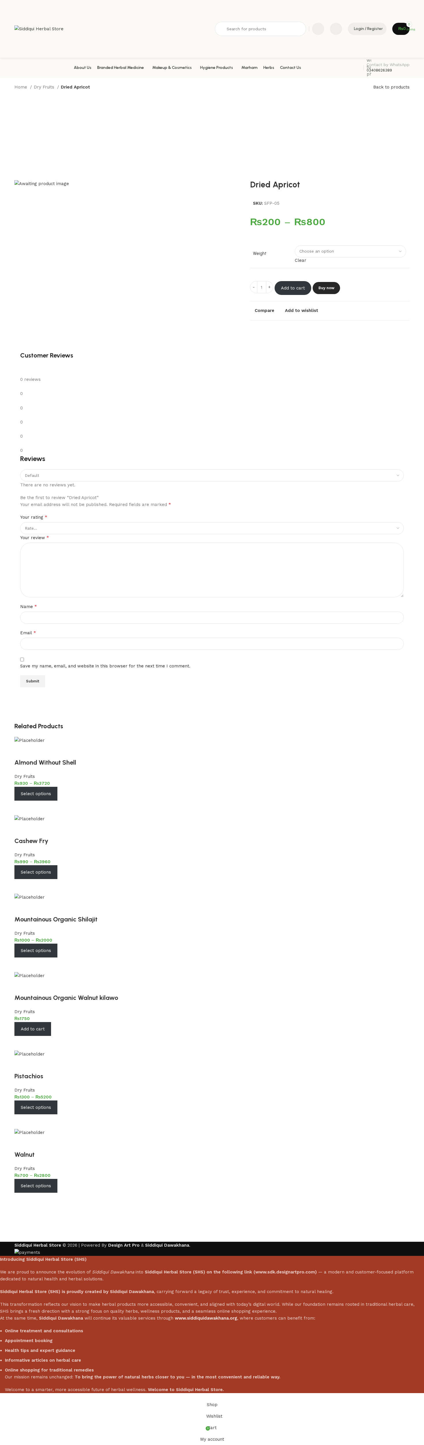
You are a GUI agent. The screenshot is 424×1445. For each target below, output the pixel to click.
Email (28, 632)
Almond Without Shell (45, 762)
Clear (300, 260)
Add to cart (293, 288)
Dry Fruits (45, 87)
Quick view (37, 808)
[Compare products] (318, 29)
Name (28, 606)
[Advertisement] (212, 136)
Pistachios (28, 1076)
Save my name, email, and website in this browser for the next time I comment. (105, 666)
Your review (34, 537)
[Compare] (21, 808)
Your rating (33, 517)
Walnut (24, 1154)
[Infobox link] (212, 68)
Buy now (326, 288)
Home (21, 87)
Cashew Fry (31, 841)
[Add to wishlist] (21, 751)
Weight (260, 253)
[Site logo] (38, 28)
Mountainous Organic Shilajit (55, 919)
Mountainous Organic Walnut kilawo (66, 998)
